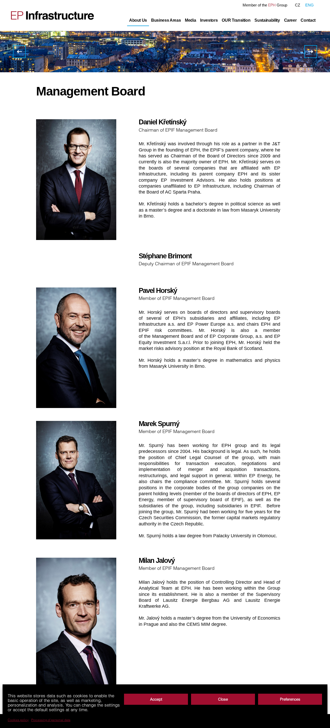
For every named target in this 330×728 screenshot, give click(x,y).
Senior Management (310, 50)
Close (223, 699)
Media (190, 20)
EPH (272, 5)
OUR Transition (236, 20)
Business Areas (166, 20)
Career (290, 20)
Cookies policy (18, 720)
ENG (309, 5)
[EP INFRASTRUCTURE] (49, 15)
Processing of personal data (50, 720)
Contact (308, 20)
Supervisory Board (19, 50)
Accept (156, 699)
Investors (209, 20)
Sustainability (267, 20)
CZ (297, 5)
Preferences (290, 699)
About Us (138, 20)
